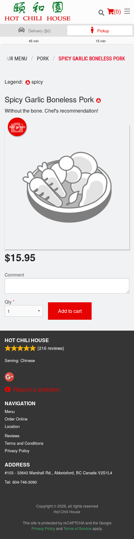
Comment (14, 275)
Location (12, 426)
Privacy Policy (17, 450)
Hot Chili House (27, 340)
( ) (117, 11)
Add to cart (70, 310)
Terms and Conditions (24, 443)
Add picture (17, 127)
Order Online (16, 419)
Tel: (21, 482)
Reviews (12, 436)
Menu (10, 411)
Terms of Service (78, 528)
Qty (9, 302)
